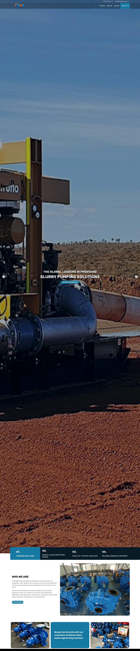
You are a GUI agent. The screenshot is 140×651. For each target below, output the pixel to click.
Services (116, 5)
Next (136, 276)
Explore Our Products (70, 282)
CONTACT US (125, 5)
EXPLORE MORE (17, 602)
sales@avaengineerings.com (122, 1)
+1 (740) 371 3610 (107, 1)
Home (95, 5)
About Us (109, 5)
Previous (3, 276)
